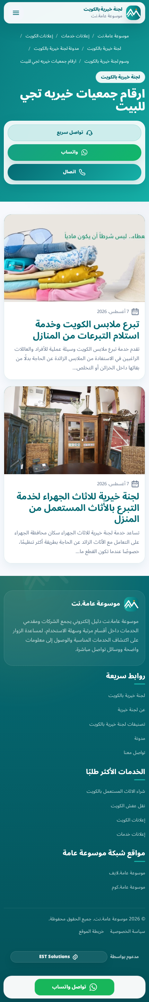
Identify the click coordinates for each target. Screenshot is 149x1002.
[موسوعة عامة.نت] (131, 604)
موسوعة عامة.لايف (127, 873)
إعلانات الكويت (39, 36)
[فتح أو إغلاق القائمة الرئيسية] (16, 12)
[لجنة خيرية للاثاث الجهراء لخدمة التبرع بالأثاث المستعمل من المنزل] (74, 430)
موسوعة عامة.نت (113, 36)
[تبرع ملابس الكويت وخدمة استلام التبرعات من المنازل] (74, 258)
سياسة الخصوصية (127, 931)
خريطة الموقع (91, 931)
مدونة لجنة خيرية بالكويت (56, 48)
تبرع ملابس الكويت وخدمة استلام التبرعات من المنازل (86, 330)
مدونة (139, 738)
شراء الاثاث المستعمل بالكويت (116, 791)
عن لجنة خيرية (131, 710)
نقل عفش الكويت (128, 806)
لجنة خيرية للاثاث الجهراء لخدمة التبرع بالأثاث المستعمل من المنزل (78, 508)
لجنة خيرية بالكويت (104, 48)
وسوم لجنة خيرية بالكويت (107, 61)
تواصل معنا (134, 752)
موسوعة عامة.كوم (128, 887)
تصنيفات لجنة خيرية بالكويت (117, 724)
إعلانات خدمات (75, 36)
